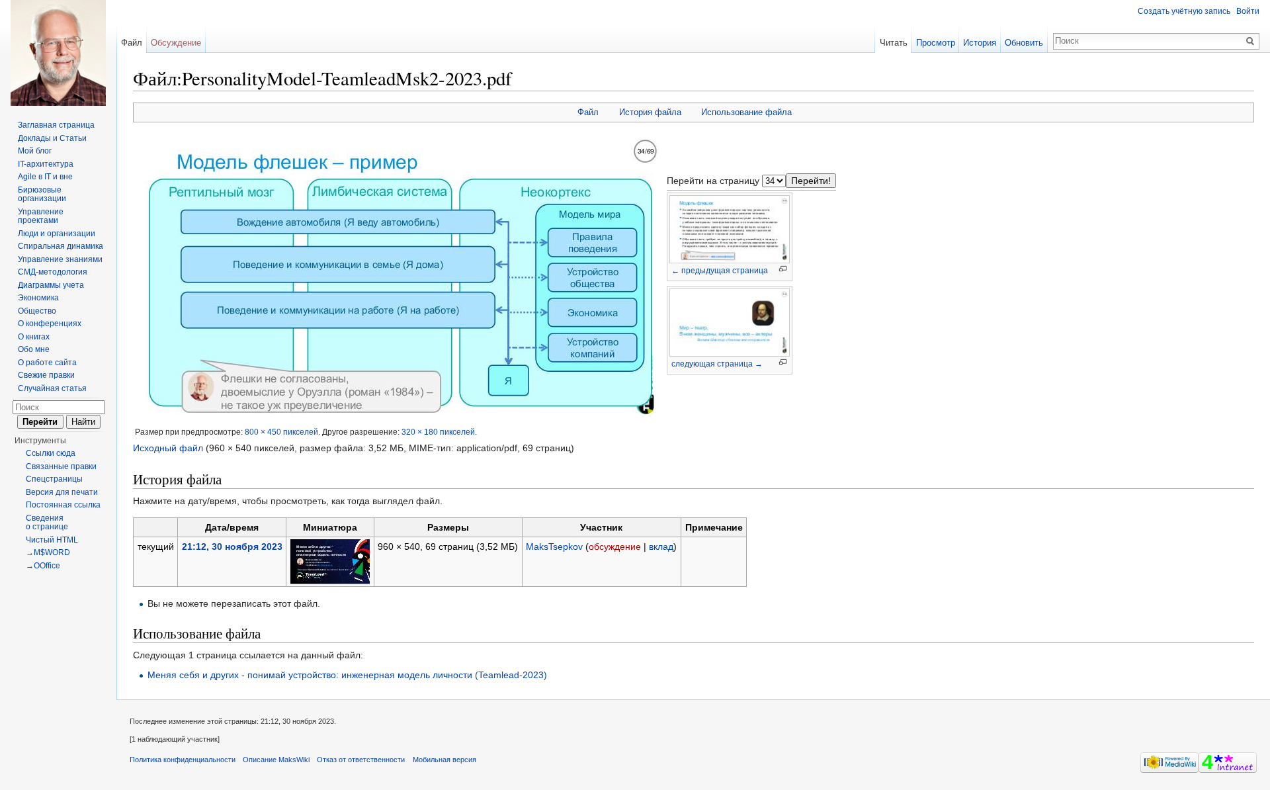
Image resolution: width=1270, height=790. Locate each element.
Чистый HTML (52, 540)
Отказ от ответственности (361, 760)
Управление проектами (41, 216)
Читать (894, 43)
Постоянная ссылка (63, 504)
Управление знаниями (60, 259)
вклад (661, 546)
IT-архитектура (45, 164)
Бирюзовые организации (42, 194)
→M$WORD (48, 552)
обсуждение (615, 546)
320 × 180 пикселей (438, 431)
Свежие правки (46, 375)
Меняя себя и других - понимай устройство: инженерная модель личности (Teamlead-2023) (347, 675)
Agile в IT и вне (45, 176)
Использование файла (746, 112)
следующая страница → (717, 364)
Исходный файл (168, 448)
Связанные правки (61, 466)
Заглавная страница (56, 125)
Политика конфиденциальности (182, 760)
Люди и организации (56, 233)
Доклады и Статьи (52, 138)
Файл (588, 112)
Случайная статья (52, 388)
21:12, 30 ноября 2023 (232, 546)
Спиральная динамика (60, 246)
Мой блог (35, 150)
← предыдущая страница (719, 270)
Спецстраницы (54, 479)
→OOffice (43, 565)
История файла (650, 112)
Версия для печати (62, 492)
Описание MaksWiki (276, 760)
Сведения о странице (47, 522)
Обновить (1024, 43)
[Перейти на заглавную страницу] (58, 53)
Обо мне (34, 349)
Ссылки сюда (50, 453)
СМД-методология (52, 272)
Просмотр (935, 43)
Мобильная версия (444, 760)
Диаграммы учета (51, 285)
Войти (1247, 11)
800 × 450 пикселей (281, 431)
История (979, 43)
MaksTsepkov (554, 546)
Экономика (38, 297)
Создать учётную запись (1184, 11)
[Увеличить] (783, 269)
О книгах (34, 336)
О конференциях (49, 323)
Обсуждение (176, 43)
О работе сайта (47, 362)
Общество (37, 311)
